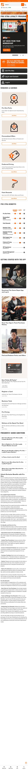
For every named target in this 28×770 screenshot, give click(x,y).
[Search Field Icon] (22, 4)
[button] (14, 438)
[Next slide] (25, 55)
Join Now (14, 115)
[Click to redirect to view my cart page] (25, 4)
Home (2, 10)
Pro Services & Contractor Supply (12, 10)
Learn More (6, 45)
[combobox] (12, 4)
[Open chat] (27, 18)
